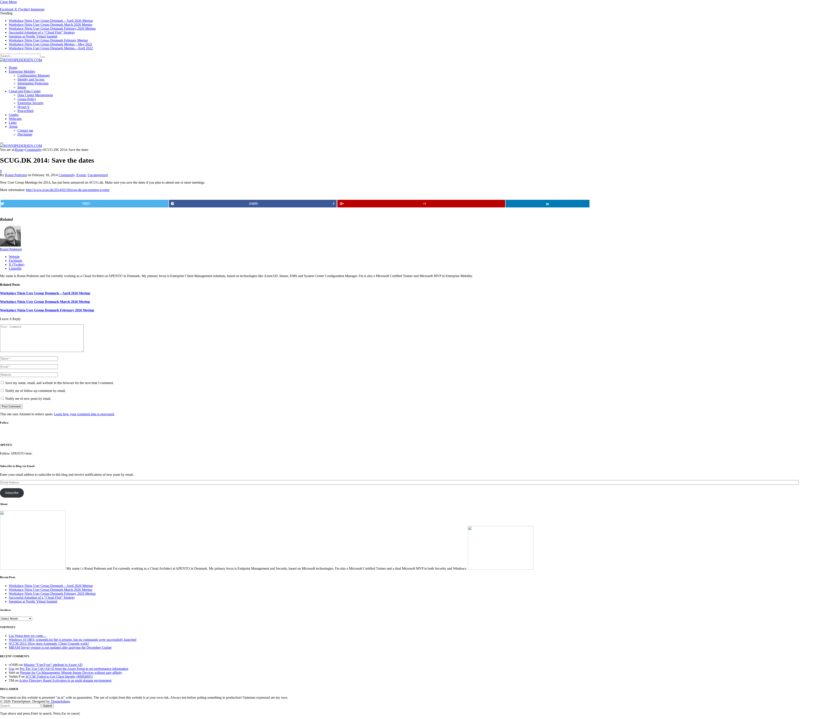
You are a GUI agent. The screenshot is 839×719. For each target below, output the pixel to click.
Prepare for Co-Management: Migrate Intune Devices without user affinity (71, 672)
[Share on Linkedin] (547, 203)
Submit (47, 705)
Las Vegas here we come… (28, 636)
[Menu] (1, 143)
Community (67, 175)
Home (13, 67)
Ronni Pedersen (16, 175)
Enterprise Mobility (22, 71)
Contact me (25, 130)
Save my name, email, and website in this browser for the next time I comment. (59, 383)
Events (81, 175)
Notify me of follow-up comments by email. (35, 391)
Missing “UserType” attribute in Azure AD (53, 665)
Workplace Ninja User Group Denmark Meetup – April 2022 (51, 48)
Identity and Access (30, 79)
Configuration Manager (33, 75)
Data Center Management (35, 95)
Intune (21, 87)
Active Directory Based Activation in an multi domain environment (65, 680)
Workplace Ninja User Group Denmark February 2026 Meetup (52, 28)
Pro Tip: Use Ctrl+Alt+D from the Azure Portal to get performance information (74, 669)
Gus (11, 669)
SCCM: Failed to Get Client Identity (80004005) (59, 676)
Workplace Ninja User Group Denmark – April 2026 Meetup (51, 20)
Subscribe (12, 493)
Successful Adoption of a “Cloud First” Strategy (42, 32)
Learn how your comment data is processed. (84, 414)
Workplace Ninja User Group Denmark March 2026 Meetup (50, 24)
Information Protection (33, 83)
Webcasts (15, 119)
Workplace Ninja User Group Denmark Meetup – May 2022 (50, 44)
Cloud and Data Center (25, 91)
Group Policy (26, 99)
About (13, 126)
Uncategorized (98, 175)
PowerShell (25, 111)
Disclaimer (24, 134)
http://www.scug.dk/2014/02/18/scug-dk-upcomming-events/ (68, 190)
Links (13, 122)
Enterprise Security (30, 103)
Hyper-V (23, 107)
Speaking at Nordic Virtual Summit (33, 36)
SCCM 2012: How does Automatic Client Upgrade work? (49, 643)
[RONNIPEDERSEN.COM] (21, 60)
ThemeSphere (60, 701)
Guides (14, 115)
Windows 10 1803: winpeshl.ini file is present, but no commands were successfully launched (72, 639)
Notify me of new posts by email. (28, 398)
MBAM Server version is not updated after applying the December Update (60, 647)
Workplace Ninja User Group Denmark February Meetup (48, 40)
